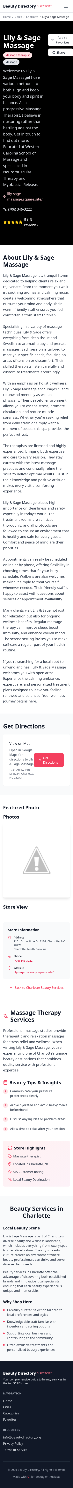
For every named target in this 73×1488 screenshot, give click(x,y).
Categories (11, 1413)
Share (60, 52)
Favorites (10, 1419)
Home (7, 17)
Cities (18, 17)
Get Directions (50, 760)
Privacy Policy (13, 1443)
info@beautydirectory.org (22, 1437)
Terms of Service (15, 1450)
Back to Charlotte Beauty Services (39, 987)
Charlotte (32, 17)
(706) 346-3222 (20, 209)
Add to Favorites (62, 40)
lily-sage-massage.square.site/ (25, 196)
